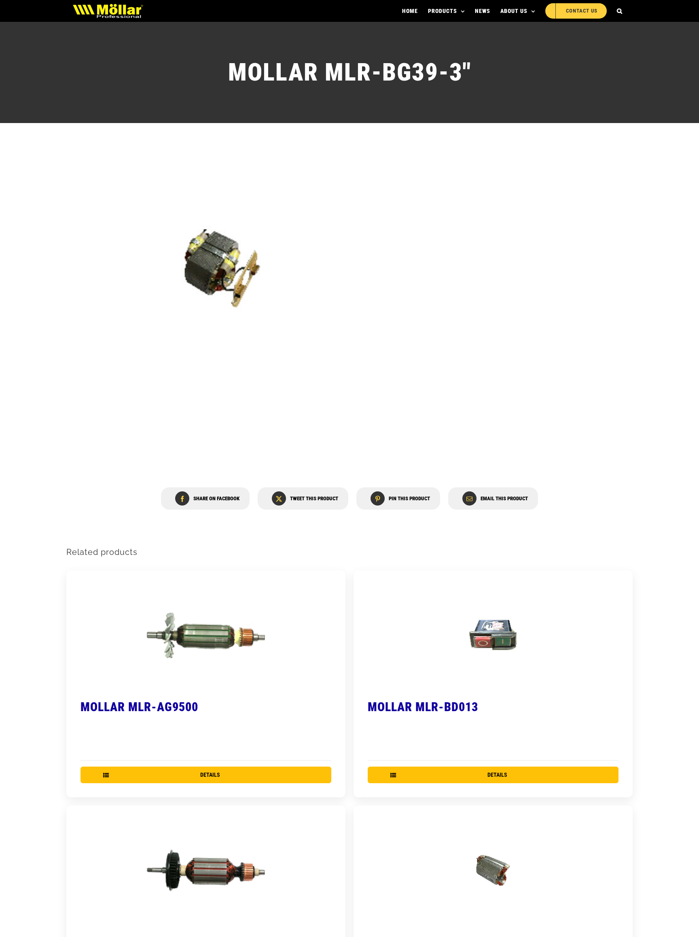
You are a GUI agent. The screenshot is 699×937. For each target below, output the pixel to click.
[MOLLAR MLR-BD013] (493, 635)
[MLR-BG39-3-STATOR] (222, 268)
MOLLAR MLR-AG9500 (139, 707)
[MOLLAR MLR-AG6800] (205, 870)
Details (210, 774)
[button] (620, 11)
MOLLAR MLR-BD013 (423, 707)
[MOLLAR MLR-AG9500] (205, 635)
